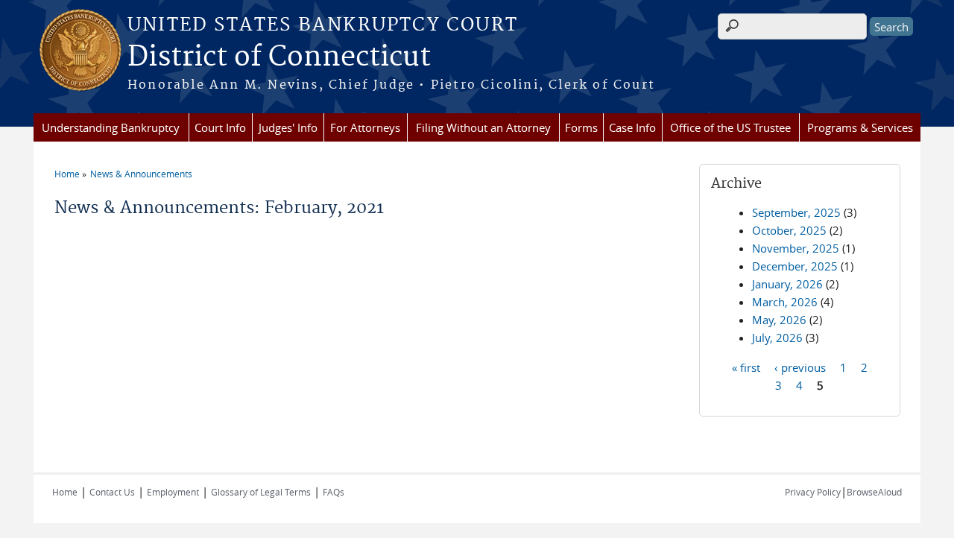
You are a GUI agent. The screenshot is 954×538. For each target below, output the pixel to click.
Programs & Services (860, 127)
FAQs (333, 492)
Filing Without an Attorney (483, 127)
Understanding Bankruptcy (111, 127)
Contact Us (112, 492)
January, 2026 (787, 283)
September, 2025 (796, 212)
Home (67, 174)
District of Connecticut (279, 57)
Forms (581, 127)
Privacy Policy (813, 492)
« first (746, 366)
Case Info (632, 127)
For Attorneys (365, 127)
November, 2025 (795, 248)
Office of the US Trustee (730, 127)
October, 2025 (789, 230)
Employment (173, 492)
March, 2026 (785, 301)
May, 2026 (779, 319)
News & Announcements (141, 174)
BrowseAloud (874, 492)
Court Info (220, 127)
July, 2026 (777, 337)
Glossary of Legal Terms (261, 492)
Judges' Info (288, 127)
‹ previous (800, 366)
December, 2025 (795, 266)
